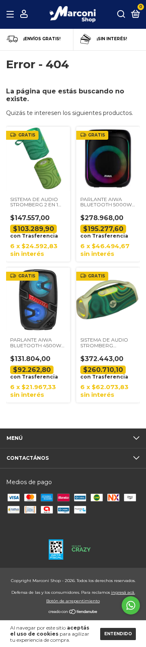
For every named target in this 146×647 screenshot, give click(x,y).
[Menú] (11, 14)
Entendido (118, 633)
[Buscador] (121, 14)
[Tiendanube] (73, 612)
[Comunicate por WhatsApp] (131, 605)
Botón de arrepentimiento (73, 601)
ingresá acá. (123, 592)
